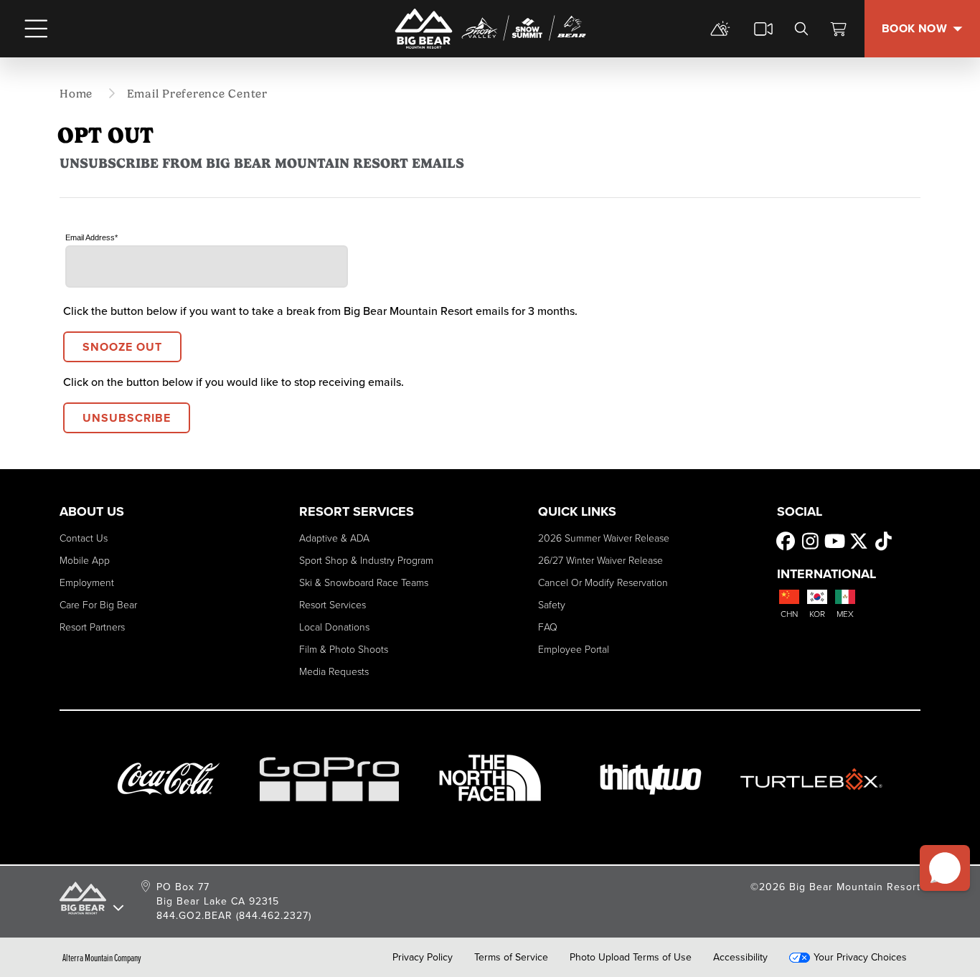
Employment (87, 582)
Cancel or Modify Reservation (603, 582)
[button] (945, 868)
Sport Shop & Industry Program (366, 560)
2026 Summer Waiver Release (603, 538)
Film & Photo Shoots (343, 649)
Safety (551, 605)
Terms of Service (511, 958)
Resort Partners (92, 627)
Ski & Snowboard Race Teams (363, 582)
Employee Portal (573, 649)
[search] (801, 28)
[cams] (763, 28)
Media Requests (334, 671)
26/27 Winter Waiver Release (600, 560)
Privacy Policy (422, 958)
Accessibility (740, 958)
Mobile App (85, 560)
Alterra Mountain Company (101, 958)
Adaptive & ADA (334, 538)
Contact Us (84, 538)
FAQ (547, 627)
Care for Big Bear (98, 605)
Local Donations (334, 627)
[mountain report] (720, 28)
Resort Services (332, 605)
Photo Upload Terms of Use (631, 958)
